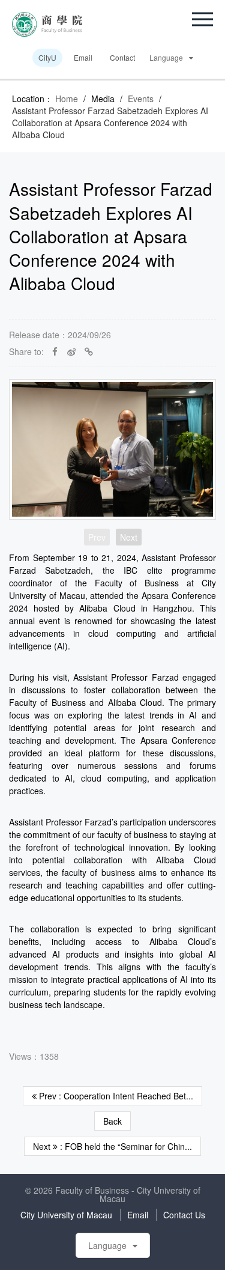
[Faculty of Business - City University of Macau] (47, 23)
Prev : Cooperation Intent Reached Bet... (115, 1096)
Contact (122, 57)
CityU (47, 57)
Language (166, 57)
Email (83, 57)
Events (141, 99)
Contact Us (184, 1215)
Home (66, 99)
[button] (202, 19)
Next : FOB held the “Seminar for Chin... (112, 1146)
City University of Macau (66, 1215)
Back (112, 1121)
